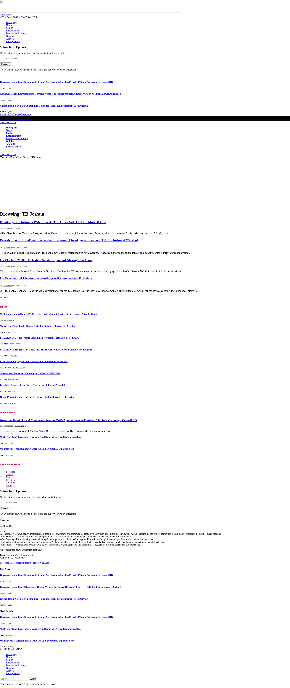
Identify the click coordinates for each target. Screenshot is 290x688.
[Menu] (1, 152)
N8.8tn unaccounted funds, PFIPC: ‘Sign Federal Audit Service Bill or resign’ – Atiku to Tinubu (49, 314)
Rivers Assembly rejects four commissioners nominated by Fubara (34, 361)
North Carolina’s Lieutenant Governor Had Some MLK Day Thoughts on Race (40, 437)
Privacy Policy (13, 41)
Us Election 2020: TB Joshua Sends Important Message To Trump (47, 260)
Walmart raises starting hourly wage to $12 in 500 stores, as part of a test (37, 449)
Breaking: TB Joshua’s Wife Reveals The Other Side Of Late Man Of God (53, 222)
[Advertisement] (145, 185)
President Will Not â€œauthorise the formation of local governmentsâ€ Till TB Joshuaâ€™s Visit (69, 240)
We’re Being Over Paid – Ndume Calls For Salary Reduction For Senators (38, 326)
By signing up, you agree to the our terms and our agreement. (39, 69)
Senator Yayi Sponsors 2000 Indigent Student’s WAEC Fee (30, 373)
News (9, 25)
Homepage (11, 22)
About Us (10, 38)
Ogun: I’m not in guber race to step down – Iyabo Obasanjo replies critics (37, 397)
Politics (9, 28)
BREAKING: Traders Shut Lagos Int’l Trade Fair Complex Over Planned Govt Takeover (46, 349)
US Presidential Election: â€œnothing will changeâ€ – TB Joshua (46, 278)
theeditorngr (9, 426)
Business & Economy (16, 33)
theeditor (7, 228)
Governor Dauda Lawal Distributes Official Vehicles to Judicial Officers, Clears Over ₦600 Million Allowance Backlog (60, 94)
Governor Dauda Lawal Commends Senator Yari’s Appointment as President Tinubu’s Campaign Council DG (56, 82)
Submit (33, 679)
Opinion (10, 36)
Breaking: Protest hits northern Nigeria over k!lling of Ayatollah (32, 385)
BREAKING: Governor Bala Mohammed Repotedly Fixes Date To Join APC (39, 337)
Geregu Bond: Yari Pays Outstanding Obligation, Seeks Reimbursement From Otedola (44, 105)
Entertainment (12, 30)
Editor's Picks (18, 367)
